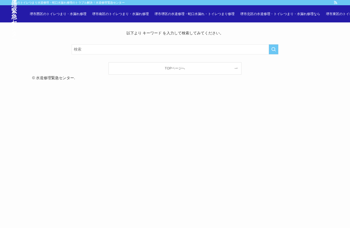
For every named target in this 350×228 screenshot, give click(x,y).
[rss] (335, 2)
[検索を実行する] (273, 49)
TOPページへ (175, 68)
